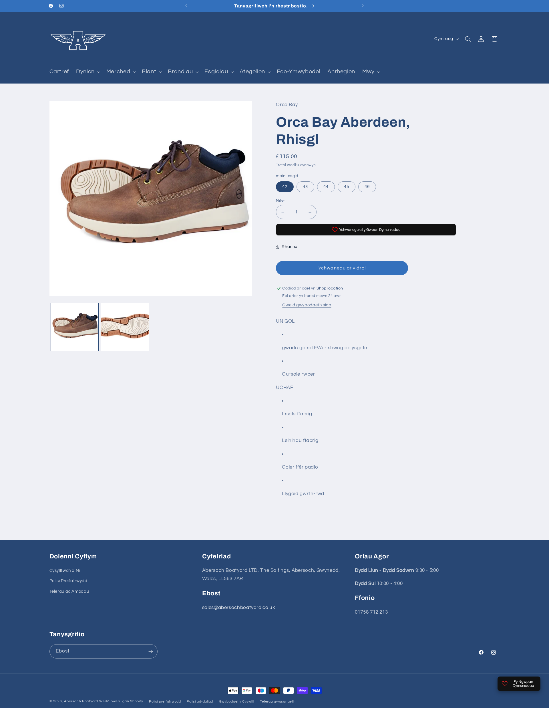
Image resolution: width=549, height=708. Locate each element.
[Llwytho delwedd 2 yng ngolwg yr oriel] (125, 327)
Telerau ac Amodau (69, 591)
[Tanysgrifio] (150, 651)
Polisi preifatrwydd (165, 701)
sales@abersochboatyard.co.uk (238, 607)
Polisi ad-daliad (200, 701)
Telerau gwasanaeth (277, 701)
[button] (88, 71)
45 (346, 187)
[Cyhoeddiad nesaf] (363, 5)
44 (326, 187)
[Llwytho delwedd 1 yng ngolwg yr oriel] (74, 327)
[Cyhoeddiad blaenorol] (186, 5)
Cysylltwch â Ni (64, 570)
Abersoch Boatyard (81, 701)
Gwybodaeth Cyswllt (236, 701)
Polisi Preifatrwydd (68, 581)
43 (305, 187)
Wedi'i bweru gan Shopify (121, 701)
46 (367, 187)
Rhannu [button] (289, 247)
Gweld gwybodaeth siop (306, 305)
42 (284, 187)
